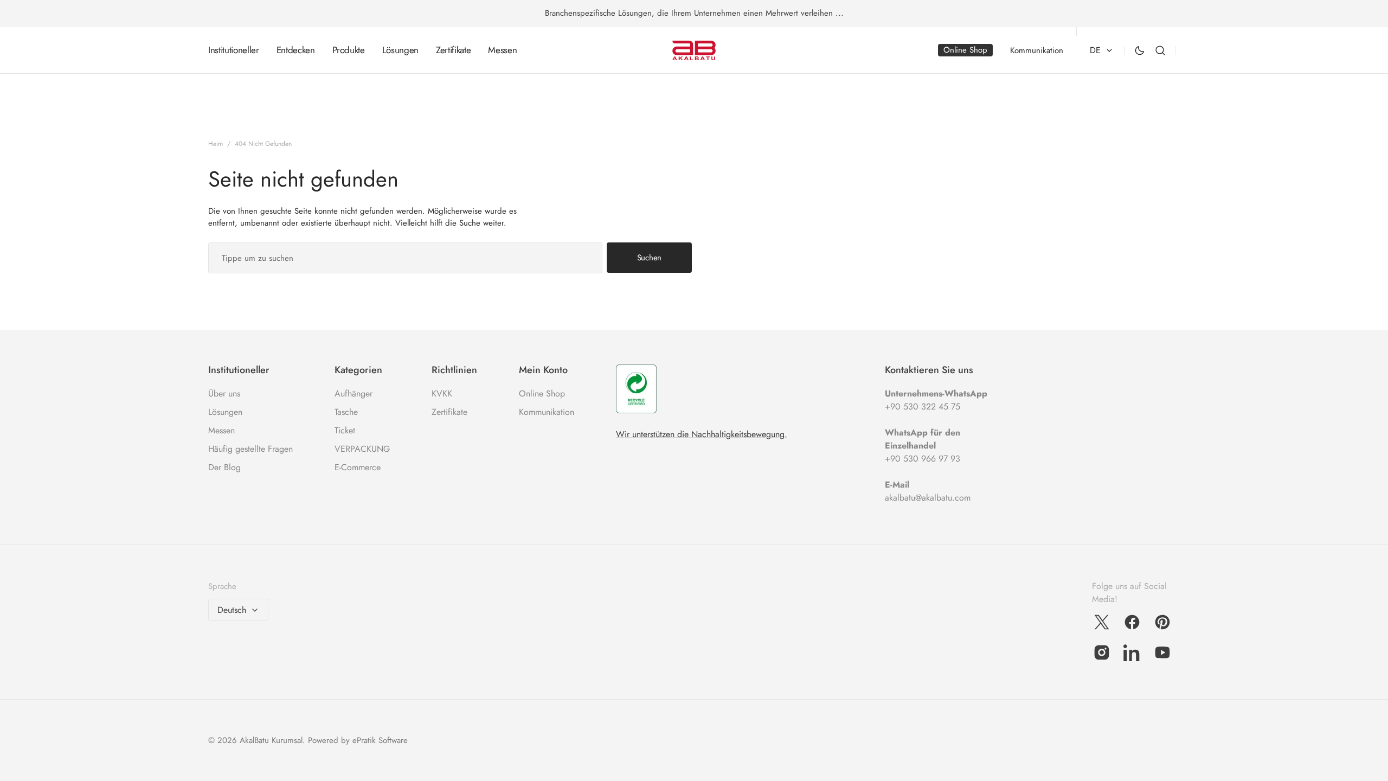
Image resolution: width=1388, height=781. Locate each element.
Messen (221, 430)
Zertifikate (449, 412)
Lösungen (225, 412)
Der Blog (224, 467)
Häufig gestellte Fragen (250, 449)
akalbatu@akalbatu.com (928, 497)
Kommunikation (546, 412)
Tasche (346, 412)
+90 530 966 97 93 (922, 458)
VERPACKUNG (362, 449)
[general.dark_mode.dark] (1139, 50)
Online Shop (542, 393)
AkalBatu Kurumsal (271, 740)
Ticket (345, 430)
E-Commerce (358, 467)
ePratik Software (380, 740)
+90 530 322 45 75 (922, 406)
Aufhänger (353, 393)
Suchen (649, 258)
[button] (1160, 50)
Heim (215, 144)
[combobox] (405, 257)
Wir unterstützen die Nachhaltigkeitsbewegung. (701, 434)
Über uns (224, 393)
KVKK (442, 393)
